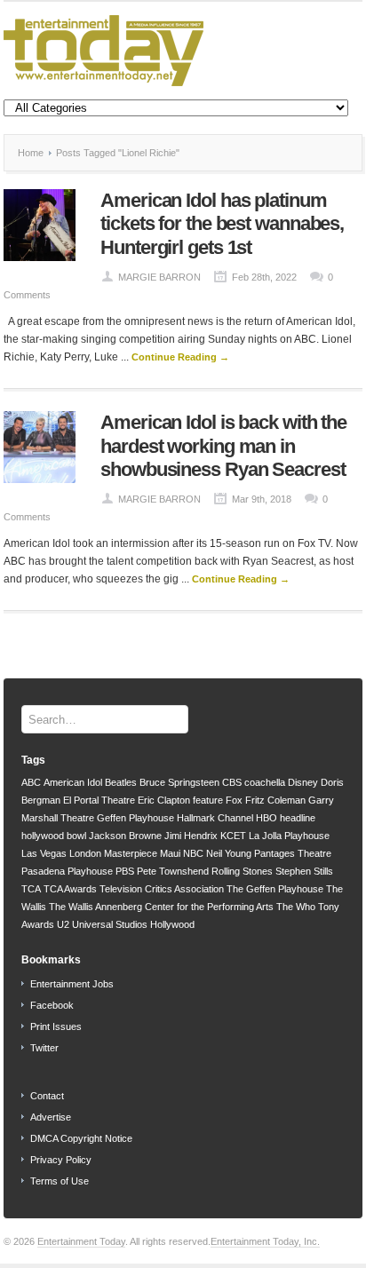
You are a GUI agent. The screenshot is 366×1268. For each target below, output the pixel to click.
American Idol (73, 782)
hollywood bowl (53, 835)
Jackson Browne (125, 835)
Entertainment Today (81, 1241)
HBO (266, 817)
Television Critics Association (161, 889)
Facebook (52, 1005)
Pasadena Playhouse (67, 871)
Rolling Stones (242, 871)
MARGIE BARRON (159, 277)
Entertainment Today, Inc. (265, 1241)
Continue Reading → (180, 357)
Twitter (44, 1047)
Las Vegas (44, 853)
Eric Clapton (164, 800)
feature (208, 800)
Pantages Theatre (292, 853)
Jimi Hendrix (191, 835)
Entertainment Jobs (72, 984)
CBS (232, 782)
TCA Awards (70, 889)
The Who (295, 906)
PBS (124, 871)
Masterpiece (130, 853)
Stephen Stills (304, 871)
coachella (264, 782)
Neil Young (228, 853)
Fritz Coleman (275, 800)
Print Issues (56, 1026)
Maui (170, 853)
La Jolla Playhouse (289, 835)
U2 (63, 924)
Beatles (121, 782)
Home (31, 152)
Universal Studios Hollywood (133, 924)
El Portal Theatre (99, 800)
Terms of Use (59, 1181)
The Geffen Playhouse (275, 889)
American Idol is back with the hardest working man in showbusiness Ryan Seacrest (223, 445)
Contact (47, 1095)
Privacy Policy (61, 1159)
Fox (234, 800)
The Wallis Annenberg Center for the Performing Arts (161, 906)
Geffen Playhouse (135, 817)
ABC (31, 782)
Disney (303, 782)
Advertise (50, 1117)
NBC (193, 853)
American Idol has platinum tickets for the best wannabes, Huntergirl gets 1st (222, 223)
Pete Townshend (173, 871)
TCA (31, 889)
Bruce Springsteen (179, 782)
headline (297, 817)
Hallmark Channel (215, 817)
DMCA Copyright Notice (81, 1138)
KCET (233, 835)
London (85, 853)
